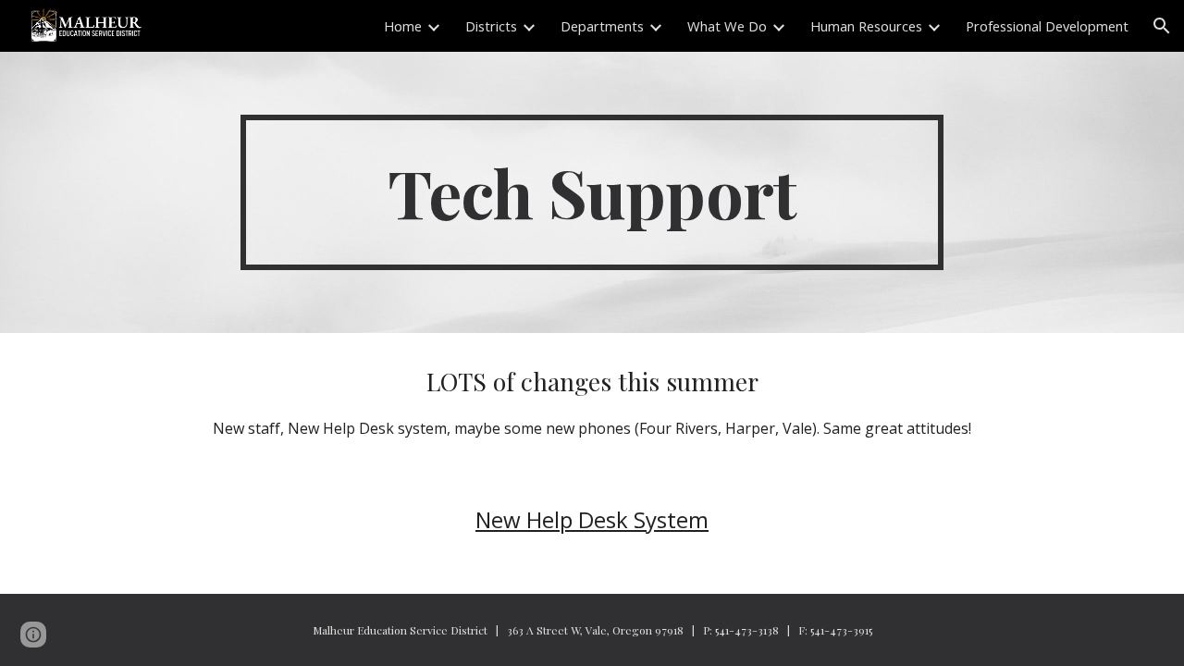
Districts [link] (491, 26)
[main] (592, 192)
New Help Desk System (592, 519)
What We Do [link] (727, 26)
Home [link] (403, 26)
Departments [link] (602, 26)
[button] (1162, 26)
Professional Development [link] (1047, 26)
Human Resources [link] (866, 26)
